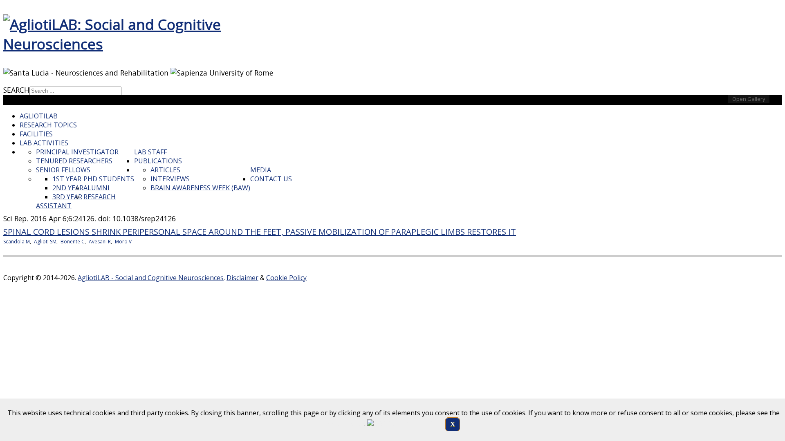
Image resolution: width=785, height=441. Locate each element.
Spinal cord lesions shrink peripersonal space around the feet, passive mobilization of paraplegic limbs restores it (259, 231)
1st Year (66, 178)
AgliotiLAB (39, 115)
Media (260, 169)
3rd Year (67, 196)
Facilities (36, 133)
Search (16, 90)
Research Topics (48, 124)
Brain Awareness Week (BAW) (200, 187)
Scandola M (16, 241)
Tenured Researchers (74, 160)
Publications (158, 160)
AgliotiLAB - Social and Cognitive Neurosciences (151, 277)
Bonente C (73, 241)
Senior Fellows (63, 169)
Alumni (96, 187)
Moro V (123, 241)
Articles (165, 169)
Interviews (170, 178)
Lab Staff (150, 151)
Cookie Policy (286, 277)
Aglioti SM (45, 241)
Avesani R (100, 241)
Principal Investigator (77, 151)
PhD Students (108, 178)
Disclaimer (242, 277)
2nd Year (67, 187)
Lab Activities (44, 142)
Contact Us (271, 178)
